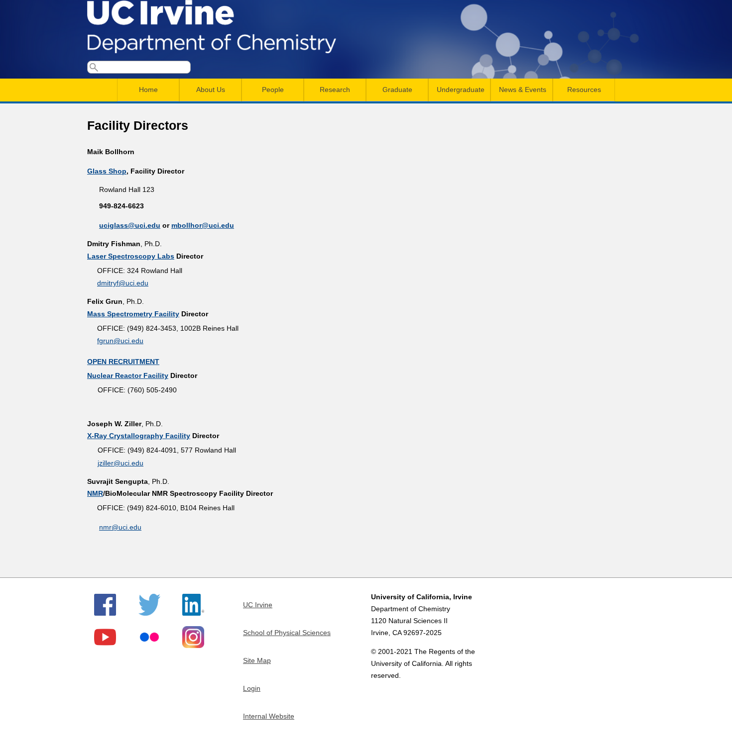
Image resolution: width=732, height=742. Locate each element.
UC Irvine (257, 605)
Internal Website (268, 716)
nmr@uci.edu (120, 527)
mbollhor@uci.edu (202, 225)
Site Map (257, 660)
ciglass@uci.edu (132, 225)
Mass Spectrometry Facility (133, 314)
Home (148, 89)
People (273, 89)
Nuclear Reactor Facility (127, 375)
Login (251, 688)
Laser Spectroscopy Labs (130, 256)
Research (335, 89)
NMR (95, 493)
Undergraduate (461, 89)
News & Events (522, 89)
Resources (584, 89)
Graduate (397, 89)
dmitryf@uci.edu (122, 283)
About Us (210, 89)
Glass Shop (106, 171)
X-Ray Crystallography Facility (138, 436)
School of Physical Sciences (287, 633)
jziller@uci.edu (120, 463)
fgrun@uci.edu (120, 341)
